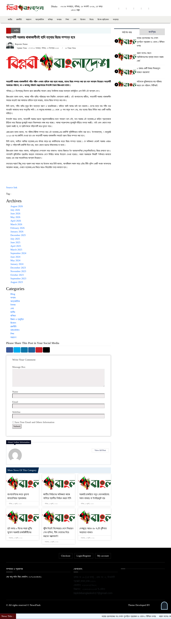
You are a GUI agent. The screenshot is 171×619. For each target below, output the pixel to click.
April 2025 (15, 246)
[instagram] (130, 8)
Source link (11, 187)
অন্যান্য (115, 19)
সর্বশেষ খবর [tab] (127, 32)
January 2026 (16, 231)
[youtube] (145, 8)
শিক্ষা (67, 19)
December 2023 (18, 267)
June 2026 (15, 213)
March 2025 (16, 249)
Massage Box (18, 367)
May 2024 (15, 260)
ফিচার (91, 19)
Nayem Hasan (157, 605)
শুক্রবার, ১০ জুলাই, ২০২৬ (15, 538)
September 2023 (18, 278)
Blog (12, 294)
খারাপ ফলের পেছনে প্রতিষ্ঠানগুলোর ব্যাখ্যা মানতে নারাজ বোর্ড (150, 57)
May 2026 (15, 217)
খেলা (74, 19)
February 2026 (17, 228)
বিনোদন (82, 19)
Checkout (65, 555)
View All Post (100, 450)
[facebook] (115, 8)
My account (103, 555)
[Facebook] (9, 350)
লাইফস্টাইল (14, 330)
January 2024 (16, 264)
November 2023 (18, 271)
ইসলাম (12, 304)
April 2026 (15, 220)
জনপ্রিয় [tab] (152, 31)
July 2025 (15, 238)
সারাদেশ (28, 19)
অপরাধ (59, 19)
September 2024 (18, 253)
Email (15, 402)
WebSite (16, 412)
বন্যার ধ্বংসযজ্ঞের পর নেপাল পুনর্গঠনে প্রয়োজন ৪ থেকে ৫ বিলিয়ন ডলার (150, 42)
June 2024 (15, 256)
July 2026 (15, 210)
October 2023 (17, 275)
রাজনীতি (19, 19)
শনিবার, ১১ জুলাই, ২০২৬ (15, 504)
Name (15, 391)
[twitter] (122, 8)
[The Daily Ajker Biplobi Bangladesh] (24, 7)
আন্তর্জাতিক (39, 19)
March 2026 (16, 224)
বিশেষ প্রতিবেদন (103, 19)
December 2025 (18, 235)
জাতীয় (10, 19)
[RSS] (152, 8)
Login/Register (84, 555)
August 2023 (16, 282)
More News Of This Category (21, 470)
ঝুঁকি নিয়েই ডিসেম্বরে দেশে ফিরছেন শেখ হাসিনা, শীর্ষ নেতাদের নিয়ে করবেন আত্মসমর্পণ (58, 532)
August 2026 (16, 206)
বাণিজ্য (50, 19)
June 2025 (15, 242)
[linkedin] (137, 8)
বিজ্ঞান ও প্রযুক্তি (17, 319)
